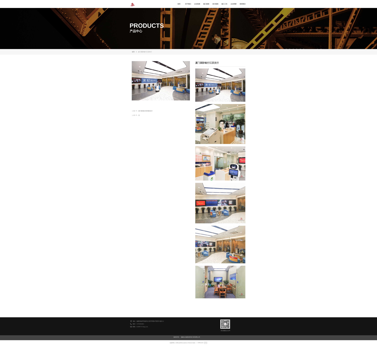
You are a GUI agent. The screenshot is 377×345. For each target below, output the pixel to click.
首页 (133, 52)
